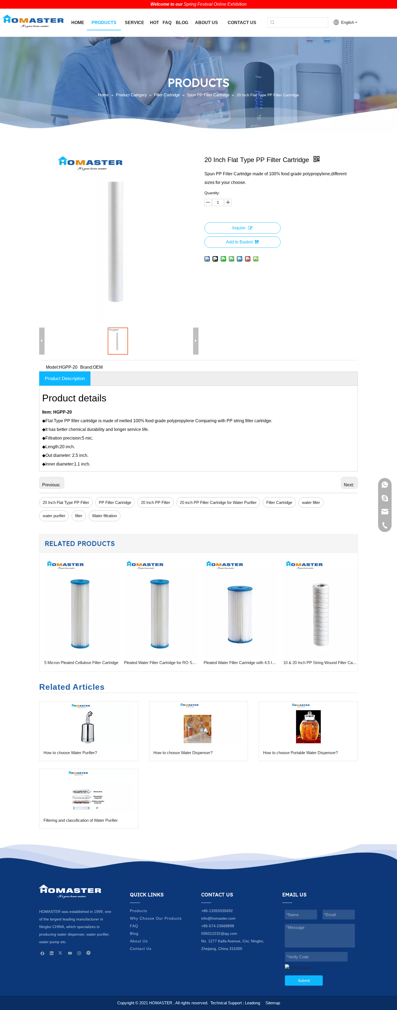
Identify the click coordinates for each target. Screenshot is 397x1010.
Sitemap (272, 1003)
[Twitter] (61, 952)
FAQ (134, 926)
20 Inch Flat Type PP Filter (66, 502)
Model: (52, 367)
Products (138, 911)
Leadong (252, 1003)
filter (78, 515)
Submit (304, 980)
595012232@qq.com (219, 933)
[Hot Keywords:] (272, 22)
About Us (139, 941)
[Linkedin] (51, 952)
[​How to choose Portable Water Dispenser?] (308, 723)
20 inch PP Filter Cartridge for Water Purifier (218, 502)
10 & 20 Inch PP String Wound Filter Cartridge (318, 662)
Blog (134, 933)
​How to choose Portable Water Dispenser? (300, 752)
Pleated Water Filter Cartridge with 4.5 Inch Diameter (238, 662)
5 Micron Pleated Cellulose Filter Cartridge (79, 662)
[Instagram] (79, 952)
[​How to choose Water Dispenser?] (198, 723)
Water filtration (104, 515)
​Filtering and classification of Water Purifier (80, 820)
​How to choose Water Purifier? (70, 752)
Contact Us (141, 948)
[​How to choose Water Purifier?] (88, 723)
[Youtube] (70, 952)
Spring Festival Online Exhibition (215, 4)
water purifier (54, 515)
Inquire (238, 228)
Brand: (86, 367)
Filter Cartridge (279, 502)
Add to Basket (239, 242)
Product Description (65, 378)
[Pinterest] (88, 952)
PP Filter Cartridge (115, 502)
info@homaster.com (218, 918)
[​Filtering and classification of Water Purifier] (88, 791)
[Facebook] (42, 952)
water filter (311, 502)
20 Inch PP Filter (155, 502)
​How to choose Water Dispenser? (183, 752)
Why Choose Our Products (156, 918)
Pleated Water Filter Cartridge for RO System (159, 662)
